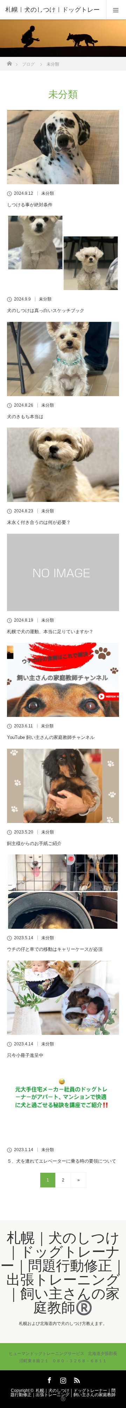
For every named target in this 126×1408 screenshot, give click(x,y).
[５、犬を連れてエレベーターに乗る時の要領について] (63, 1103)
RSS (76, 1379)
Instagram (62, 1379)
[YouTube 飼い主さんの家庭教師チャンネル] (63, 680)
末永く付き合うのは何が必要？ (39, 522)
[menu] (116, 10)
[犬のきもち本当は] (63, 359)
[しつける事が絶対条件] (63, 147)
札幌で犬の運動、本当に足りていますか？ (50, 631)
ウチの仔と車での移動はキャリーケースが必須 (55, 949)
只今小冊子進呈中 (25, 1055)
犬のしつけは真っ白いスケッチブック (45, 310)
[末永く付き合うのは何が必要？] (63, 465)
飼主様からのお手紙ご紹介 (34, 843)
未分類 (47, 193)
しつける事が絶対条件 (29, 204)
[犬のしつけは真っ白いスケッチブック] (63, 253)
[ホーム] (9, 61)
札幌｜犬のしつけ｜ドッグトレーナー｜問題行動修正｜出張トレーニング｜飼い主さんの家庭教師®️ (63, 1272)
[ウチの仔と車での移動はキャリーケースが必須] (63, 891)
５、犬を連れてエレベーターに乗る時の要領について (61, 1161)
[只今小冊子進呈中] (63, 998)
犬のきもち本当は (25, 416)
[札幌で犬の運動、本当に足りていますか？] (63, 572)
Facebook (48, 1379)
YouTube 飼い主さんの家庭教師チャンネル (50, 737)
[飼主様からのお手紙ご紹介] (63, 786)
